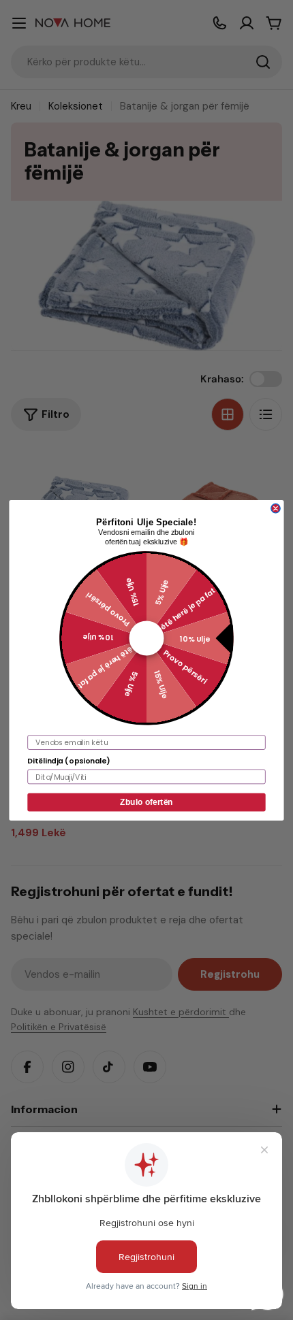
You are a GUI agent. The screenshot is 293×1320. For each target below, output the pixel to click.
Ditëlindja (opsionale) (68, 760)
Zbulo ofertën (146, 801)
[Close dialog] (275, 508)
